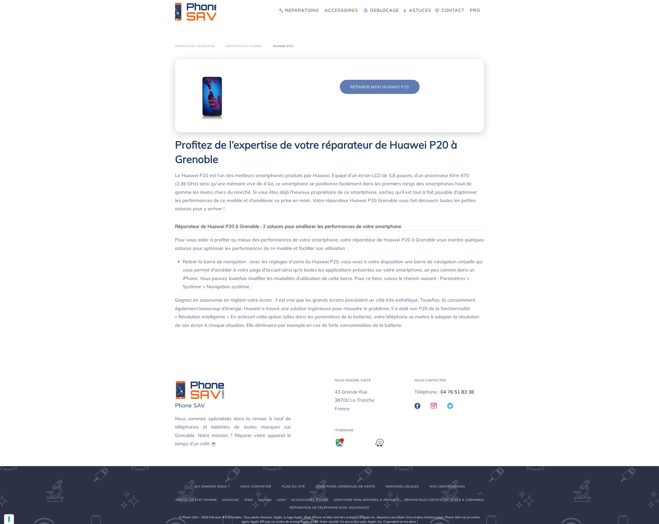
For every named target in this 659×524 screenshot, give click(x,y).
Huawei (265, 500)
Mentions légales (402, 486)
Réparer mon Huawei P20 (379, 86)
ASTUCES (420, 10)
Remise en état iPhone (196, 500)
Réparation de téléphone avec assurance (329, 507)
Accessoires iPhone (310, 500)
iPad (249, 500)
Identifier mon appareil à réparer (366, 500)
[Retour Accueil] (195, 10)
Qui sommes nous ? (212, 486)
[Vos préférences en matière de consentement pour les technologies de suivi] (9, 519)
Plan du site (293, 486)
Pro (475, 10)
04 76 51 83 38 (457, 392)
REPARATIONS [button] (302, 10)
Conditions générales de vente (345, 486)
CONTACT (452, 10)
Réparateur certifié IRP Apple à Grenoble (444, 500)
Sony (281, 500)
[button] (480, 493)
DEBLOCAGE (384, 10)
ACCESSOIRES (341, 10)
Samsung (230, 500)
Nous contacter (255, 486)
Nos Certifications (447, 486)
